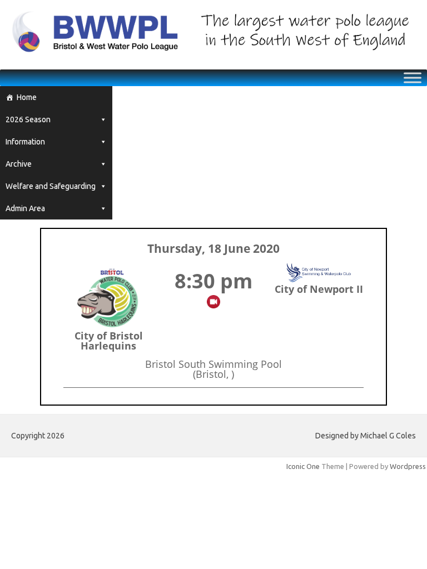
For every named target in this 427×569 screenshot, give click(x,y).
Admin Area (25, 208)
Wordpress (408, 466)
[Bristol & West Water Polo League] (213, 50)
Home (27, 97)
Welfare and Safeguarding (51, 186)
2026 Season (28, 119)
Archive (19, 163)
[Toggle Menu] (412, 77)
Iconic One (303, 466)
